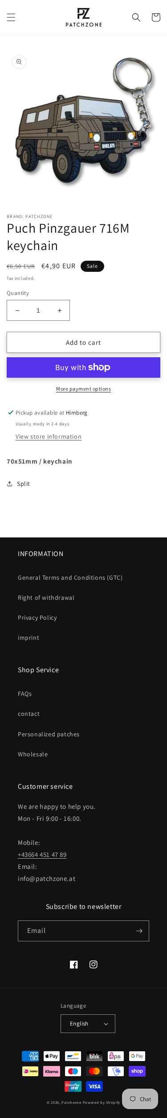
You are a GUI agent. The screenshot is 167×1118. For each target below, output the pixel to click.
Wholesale (33, 754)
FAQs (25, 694)
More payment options (83, 388)
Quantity (18, 293)
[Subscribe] (139, 930)
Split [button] (23, 484)
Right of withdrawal (46, 597)
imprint (28, 638)
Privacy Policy (37, 617)
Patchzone (71, 1102)
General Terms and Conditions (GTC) (70, 577)
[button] (11, 17)
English (79, 1023)
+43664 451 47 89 (42, 854)
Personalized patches (49, 734)
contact (29, 714)
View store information (48, 436)
